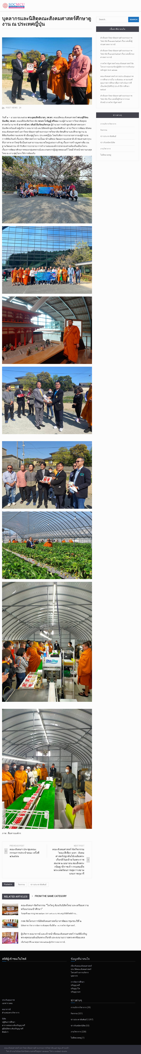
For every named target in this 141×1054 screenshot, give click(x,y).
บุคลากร (74, 976)
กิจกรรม (21, 884)
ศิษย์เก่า (5, 1032)
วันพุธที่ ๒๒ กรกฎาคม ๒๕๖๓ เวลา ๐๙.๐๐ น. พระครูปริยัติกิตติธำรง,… (49, 913)
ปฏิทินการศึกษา (8, 1022)
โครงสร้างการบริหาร (80, 972)
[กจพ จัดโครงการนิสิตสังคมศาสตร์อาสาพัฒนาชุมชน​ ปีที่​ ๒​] (10, 923)
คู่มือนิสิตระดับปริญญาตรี (12, 1029)
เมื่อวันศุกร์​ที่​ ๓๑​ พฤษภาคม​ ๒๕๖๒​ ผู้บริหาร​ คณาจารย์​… (43, 942)
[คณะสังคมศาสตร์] (14, 5)
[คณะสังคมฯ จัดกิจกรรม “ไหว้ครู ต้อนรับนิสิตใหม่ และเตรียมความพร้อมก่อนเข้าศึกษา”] (10, 909)
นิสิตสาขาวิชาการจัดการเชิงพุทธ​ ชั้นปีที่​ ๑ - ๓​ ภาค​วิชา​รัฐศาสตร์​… (48, 925)
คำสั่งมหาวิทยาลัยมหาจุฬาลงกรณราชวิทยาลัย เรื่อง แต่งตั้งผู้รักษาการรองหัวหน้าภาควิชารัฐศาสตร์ (116, 99)
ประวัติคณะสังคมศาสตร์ (81, 969)
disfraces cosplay (10, 847)
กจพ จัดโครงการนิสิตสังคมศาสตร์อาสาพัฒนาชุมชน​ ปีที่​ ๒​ (51, 921)
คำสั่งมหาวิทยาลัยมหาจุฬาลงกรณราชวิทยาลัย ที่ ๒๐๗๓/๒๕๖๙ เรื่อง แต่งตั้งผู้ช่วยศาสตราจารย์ (116, 41)
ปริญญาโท (75, 988)
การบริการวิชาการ (108, 124)
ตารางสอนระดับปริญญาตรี (13, 1025)
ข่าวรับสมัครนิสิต (107, 142)
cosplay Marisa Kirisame (14, 844)
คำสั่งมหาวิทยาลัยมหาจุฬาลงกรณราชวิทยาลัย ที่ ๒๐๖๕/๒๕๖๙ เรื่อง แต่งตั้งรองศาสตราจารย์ (117, 54)
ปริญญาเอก (76, 992)
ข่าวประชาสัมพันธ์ (38, 884)
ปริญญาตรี (75, 985)
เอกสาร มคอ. (7, 1003)
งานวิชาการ (105, 149)
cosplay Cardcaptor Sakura (15, 840)
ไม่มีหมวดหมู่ (105, 155)
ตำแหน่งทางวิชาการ (10, 1013)
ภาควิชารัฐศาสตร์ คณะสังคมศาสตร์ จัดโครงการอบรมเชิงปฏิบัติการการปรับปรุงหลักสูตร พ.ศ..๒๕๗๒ (117, 66)
